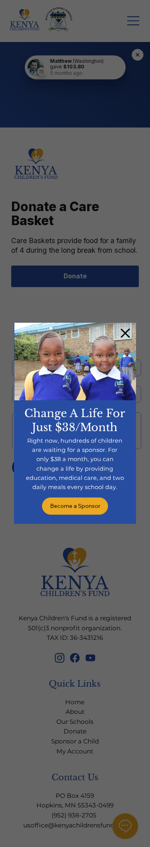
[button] (125, 333)
